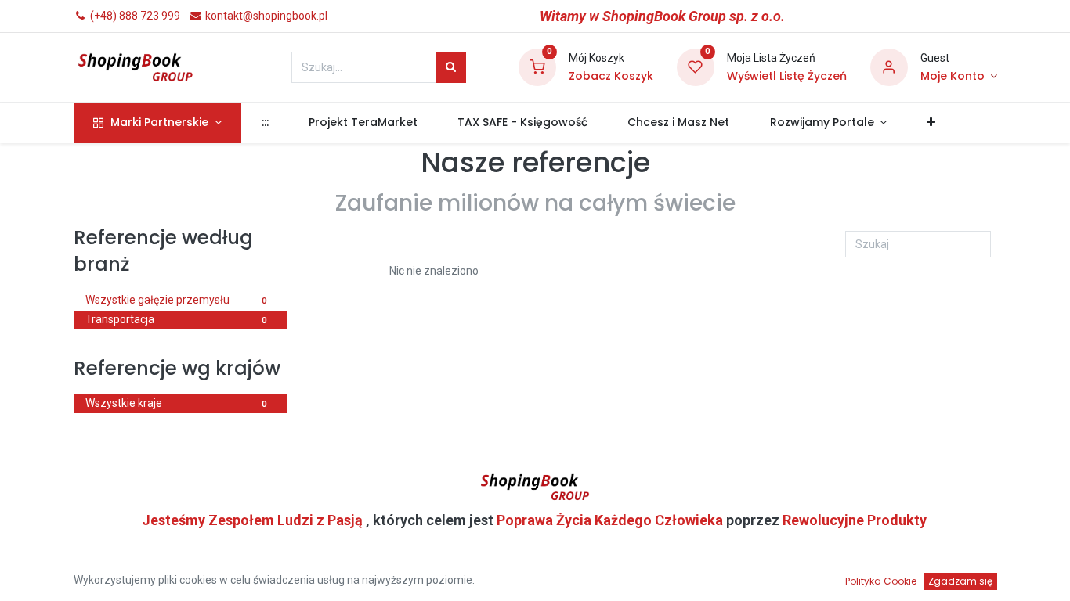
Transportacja (176, 319)
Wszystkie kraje (176, 403)
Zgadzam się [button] (960, 581)
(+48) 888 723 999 (134, 15)
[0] (537, 66)
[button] (931, 123)
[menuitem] (264, 123)
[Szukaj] (451, 67)
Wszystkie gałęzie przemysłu (176, 299)
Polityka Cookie (880, 581)
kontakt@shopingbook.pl (265, 15)
